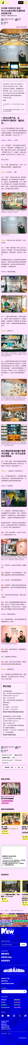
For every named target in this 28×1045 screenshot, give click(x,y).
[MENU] (25, 2)
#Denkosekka (18, 760)
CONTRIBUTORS (7, 983)
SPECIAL (7, 910)
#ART (3, 1002)
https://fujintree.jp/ (9, 734)
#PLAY (3, 1000)
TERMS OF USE (5, 1027)
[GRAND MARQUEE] (14, 970)
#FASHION (5, 1007)
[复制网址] (22, 767)
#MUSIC (17, 1000)
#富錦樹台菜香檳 (6, 757)
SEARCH (3, 988)
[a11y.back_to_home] (4, 2)
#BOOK (4, 1005)
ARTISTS (4, 981)
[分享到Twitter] (15, 767)
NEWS (5, 954)
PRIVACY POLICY (6, 1029)
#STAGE (17, 1005)
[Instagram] (14, 1016)
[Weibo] (19, 767)
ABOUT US (5, 978)
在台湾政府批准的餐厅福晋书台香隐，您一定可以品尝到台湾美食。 (14, 110)
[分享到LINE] (12, 767)
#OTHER (17, 1007)
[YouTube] (8, 1016)
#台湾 (13, 757)
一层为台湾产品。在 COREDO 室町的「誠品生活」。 (13, 104)
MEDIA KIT (4, 1024)
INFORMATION (5, 1026)
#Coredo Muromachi (7, 760)
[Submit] (25, 991)
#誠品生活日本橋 (18, 755)
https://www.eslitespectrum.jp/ (13, 712)
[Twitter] (19, 1016)
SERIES (5, 961)
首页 (2, 910)
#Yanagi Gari (5, 762)
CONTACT (4, 1022)
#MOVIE (17, 1002)
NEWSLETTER (5, 941)
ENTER (23, 944)
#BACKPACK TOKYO (7, 755)
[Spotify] (2, 1016)
